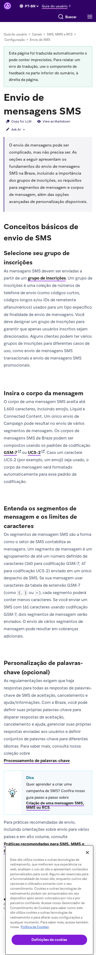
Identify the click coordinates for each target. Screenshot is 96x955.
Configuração (14, 40)
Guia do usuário (15, 34)
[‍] (21, 6)
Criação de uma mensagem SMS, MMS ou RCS (55, 805)
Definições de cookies (49, 940)
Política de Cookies (35, 927)
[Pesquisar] (61, 17)
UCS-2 (34, 452)
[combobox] (71, 17)
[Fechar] (87, 852)
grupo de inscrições (47, 278)
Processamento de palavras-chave (37, 760)
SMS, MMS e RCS (60, 34)
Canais (37, 34)
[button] (57, 6)
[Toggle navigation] (91, 17)
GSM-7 (10, 452)
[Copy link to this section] (86, 110)
